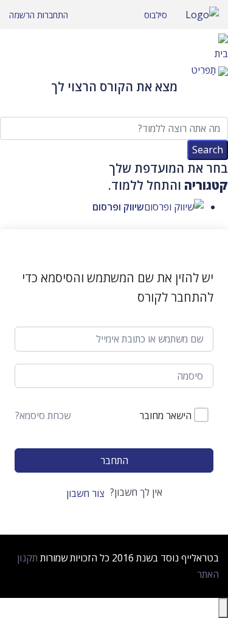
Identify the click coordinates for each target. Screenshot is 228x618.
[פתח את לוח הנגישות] (223, 608)
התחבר (114, 460)
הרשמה (22, 15)
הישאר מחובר (165, 415)
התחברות (51, 15)
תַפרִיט (203, 70)
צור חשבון (85, 493)
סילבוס (155, 15)
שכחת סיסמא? (43, 415)
